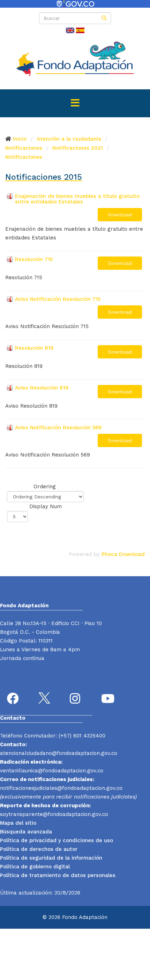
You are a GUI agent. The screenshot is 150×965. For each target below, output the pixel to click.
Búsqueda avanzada (26, 832)
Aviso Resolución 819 (42, 388)
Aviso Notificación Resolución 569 (58, 427)
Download (120, 214)
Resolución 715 (34, 259)
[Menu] (75, 103)
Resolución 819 (34, 348)
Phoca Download (123, 554)
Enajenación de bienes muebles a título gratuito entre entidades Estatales (77, 199)
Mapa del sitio (18, 823)
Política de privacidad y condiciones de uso (56, 840)
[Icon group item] (14, 699)
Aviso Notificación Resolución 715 (57, 299)
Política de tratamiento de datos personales (57, 875)
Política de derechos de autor (38, 849)
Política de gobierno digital (35, 866)
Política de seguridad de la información (51, 858)
